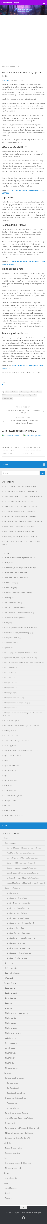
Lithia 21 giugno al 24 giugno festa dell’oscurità (22, 873)
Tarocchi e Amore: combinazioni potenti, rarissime (20, 506)
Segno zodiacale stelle (11, 755)
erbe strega (7, 598)
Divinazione (7, 1073)
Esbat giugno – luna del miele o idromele (21, 923)
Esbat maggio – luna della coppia (18, 918)
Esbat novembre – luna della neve (18, 948)
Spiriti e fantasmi (9, 780)
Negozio (6, 1173)
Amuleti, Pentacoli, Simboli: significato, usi (18, 558)
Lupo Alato (7, 80)
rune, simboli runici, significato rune (15, 740)
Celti (7, 392)
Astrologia (7, 563)
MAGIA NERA (8, 673)
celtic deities (14, 392)
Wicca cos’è (9, 978)
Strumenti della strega (11, 795)
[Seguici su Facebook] (44, 464)
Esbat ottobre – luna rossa (16, 943)
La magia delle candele (11, 638)
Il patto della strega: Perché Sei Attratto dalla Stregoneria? (23, 496)
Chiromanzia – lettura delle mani (15, 578)
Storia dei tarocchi (13, 1083)
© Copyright (8, 1198)
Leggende (7, 648)
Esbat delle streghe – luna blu (17, 958)
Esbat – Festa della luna (12, 603)
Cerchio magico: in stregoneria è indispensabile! (20, 516)
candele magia (10, 1048)
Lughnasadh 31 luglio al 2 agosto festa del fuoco (20, 658)
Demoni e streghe (10, 588)
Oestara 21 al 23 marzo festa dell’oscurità (21, 863)
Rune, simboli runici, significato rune (17, 1113)
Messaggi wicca (9, 683)
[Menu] (44, 2)
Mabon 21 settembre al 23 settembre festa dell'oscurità (23, 663)
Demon (33, 392)
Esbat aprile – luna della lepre (17, 913)
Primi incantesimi (9, 735)
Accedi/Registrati (11, 1188)
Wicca (5, 806)
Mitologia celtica (13, 66)
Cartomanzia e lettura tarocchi (15, 1078)
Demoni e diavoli (9, 583)
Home (4, 66)
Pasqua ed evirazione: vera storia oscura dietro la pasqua (23, 521)
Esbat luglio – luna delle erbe (13, 608)
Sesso (6, 760)
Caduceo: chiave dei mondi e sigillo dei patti (18, 501)
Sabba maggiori (9, 745)
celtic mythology (24, 392)
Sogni (5, 775)
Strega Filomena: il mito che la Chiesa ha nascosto (20, 511)
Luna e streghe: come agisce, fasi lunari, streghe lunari (22, 536)
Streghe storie (8, 790)
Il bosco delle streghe (19, 395)
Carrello (7, 1193)
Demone (39, 392)
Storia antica (8, 1008)
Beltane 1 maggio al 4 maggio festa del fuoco (19, 568)
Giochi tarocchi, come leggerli (13, 618)
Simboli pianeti (9, 770)
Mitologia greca (9, 693)
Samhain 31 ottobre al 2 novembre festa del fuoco (20, 750)
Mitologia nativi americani (12, 698)
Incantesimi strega (10, 1038)
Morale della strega (10, 720)
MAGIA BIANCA (9, 668)
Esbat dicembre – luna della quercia (19, 953)
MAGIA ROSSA (9, 678)
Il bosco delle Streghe (10, 2)
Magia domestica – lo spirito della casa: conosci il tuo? (22, 526)
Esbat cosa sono (12, 893)
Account (6, 1183)
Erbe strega (9, 963)
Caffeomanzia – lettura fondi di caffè (16, 573)
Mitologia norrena (7, 398)
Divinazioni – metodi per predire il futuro (17, 593)
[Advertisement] (23, 39)
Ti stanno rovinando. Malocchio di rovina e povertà (20, 486)
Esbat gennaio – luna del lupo (17, 898)
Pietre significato (9, 730)
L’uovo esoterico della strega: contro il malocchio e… (21, 491)
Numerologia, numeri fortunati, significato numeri (20, 725)
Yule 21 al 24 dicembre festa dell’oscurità (20, 853)
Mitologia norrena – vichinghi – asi (15, 703)
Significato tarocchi (10, 765)
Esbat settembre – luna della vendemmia (18, 613)
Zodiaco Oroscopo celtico (12, 816)
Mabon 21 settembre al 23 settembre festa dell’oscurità (26, 883)
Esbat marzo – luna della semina (18, 908)
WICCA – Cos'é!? (9, 811)
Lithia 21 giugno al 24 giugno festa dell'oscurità (19, 653)
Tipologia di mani (9, 800)
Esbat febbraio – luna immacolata (18, 903)
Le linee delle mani (10, 643)
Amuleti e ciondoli (11, 1178)
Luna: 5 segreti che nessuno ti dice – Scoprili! (19, 531)
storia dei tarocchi (9, 785)
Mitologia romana (10, 708)
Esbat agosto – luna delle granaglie (18, 933)
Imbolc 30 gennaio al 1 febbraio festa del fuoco (19, 628)
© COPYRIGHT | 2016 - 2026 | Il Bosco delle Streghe (23, 1213)
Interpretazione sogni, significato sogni (17, 633)
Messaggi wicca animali (13, 1168)
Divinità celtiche (6, 395)
